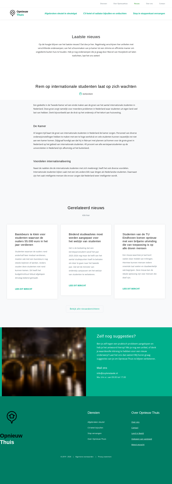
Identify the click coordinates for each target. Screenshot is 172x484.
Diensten (103, 3)
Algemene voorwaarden (84, 457)
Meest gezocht (137, 444)
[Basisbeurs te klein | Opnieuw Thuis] (32, 261)
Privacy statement (104, 457)
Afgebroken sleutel (96, 422)
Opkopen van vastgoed (141, 439)
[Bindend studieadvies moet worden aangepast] (86, 259)
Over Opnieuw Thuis (97, 439)
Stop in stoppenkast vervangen (149, 13)
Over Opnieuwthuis (120, 3)
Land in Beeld (137, 433)
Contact (162, 3)
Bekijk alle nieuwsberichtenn (85, 309)
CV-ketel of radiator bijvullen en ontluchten (105, 13)
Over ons (149, 3)
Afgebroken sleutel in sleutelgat (61, 13)
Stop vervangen (95, 433)
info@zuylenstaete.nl (107, 373)
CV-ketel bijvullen (95, 427)
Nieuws (137, 3)
